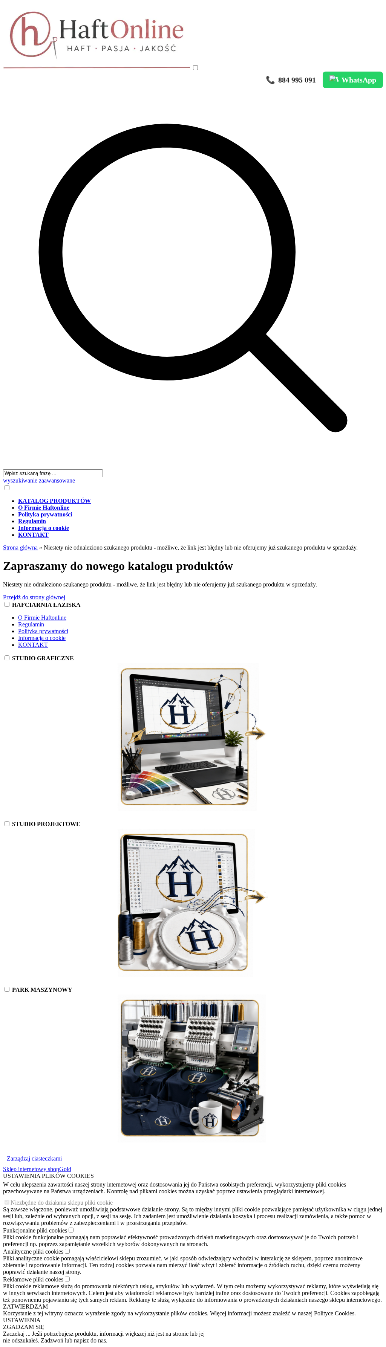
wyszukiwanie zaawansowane (39, 480)
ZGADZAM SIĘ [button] (23, 1327)
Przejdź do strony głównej (34, 597)
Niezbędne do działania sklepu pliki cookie (62, 1202)
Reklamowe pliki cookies (33, 1279)
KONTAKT (33, 644)
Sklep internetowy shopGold (37, 1169)
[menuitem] (200, 501)
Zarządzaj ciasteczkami (34, 1158)
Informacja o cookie (42, 638)
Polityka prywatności (43, 631)
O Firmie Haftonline (42, 617)
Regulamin (31, 624)
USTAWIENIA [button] (22, 1320)
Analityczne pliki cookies (33, 1251)
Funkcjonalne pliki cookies (35, 1230)
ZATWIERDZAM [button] (25, 1306)
